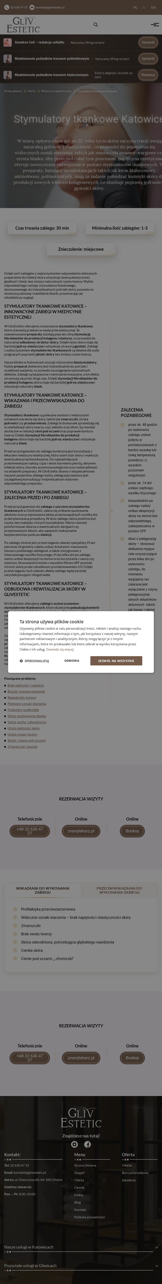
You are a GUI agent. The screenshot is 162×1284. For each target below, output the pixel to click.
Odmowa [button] (71, 660)
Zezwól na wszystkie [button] (116, 661)
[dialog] (81, 642)
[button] (34, 661)
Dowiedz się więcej (60, 649)
